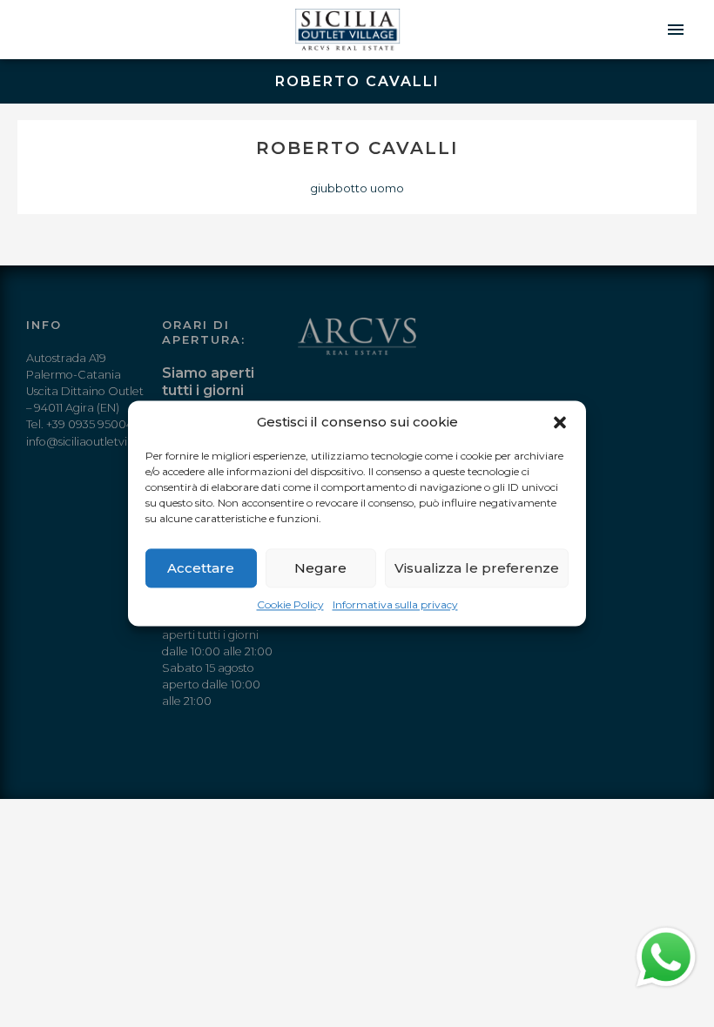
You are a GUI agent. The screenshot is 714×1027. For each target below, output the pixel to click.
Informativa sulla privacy (395, 604)
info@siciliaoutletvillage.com (103, 441)
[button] (560, 422)
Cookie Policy (290, 604)
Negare (320, 568)
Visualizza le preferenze (476, 568)
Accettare (200, 568)
